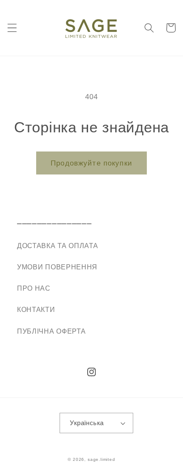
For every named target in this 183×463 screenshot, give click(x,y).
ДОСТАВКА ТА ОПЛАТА (57, 245)
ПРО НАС (34, 288)
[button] (12, 28)
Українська (87, 422)
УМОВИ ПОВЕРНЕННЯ (57, 267)
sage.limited (101, 459)
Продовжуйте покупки (91, 163)
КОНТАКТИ (36, 309)
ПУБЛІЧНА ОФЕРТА (51, 331)
